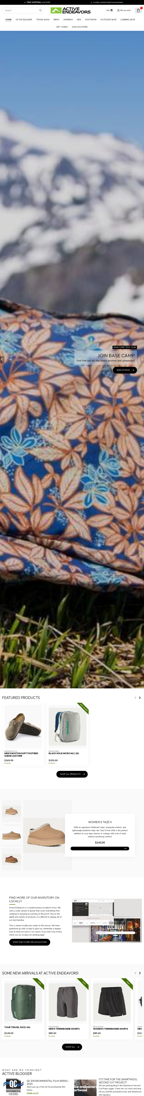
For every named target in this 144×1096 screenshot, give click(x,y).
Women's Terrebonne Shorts (110, 1029)
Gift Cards (62, 27)
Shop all (70, 1047)
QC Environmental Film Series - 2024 (48, 1082)
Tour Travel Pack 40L (17, 1027)
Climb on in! (32, 1093)
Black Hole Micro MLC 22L (64, 753)
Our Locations (80, 27)
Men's (56, 19)
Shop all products (70, 774)
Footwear (90, 19)
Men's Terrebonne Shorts (64, 1029)
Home (8, 19)
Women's (68, 19)
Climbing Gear (128, 19)
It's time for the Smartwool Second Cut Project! (118, 1081)
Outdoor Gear (108, 19)
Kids (79, 19)
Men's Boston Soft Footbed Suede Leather (21, 754)
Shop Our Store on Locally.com (30, 942)
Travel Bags (43, 19)
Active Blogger (24, 19)
